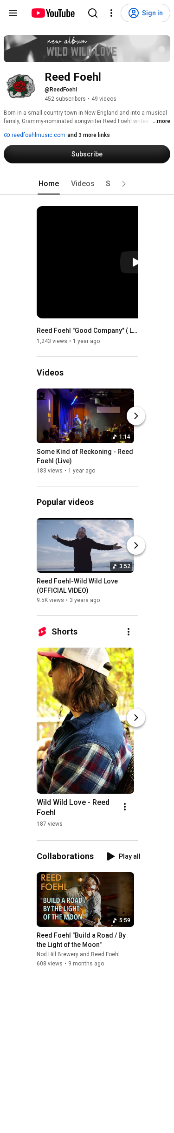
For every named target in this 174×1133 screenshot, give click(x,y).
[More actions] (128, 631)
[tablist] (87, 184)
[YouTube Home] (52, 13)
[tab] (49, 184)
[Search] (92, 13)
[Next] (136, 416)
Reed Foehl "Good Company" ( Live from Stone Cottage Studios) (87, 330)
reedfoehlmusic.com (37, 135)
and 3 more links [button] (88, 135)
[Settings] (111, 13)
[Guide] (13, 13)
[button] (124, 184)
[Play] (136, 262)
